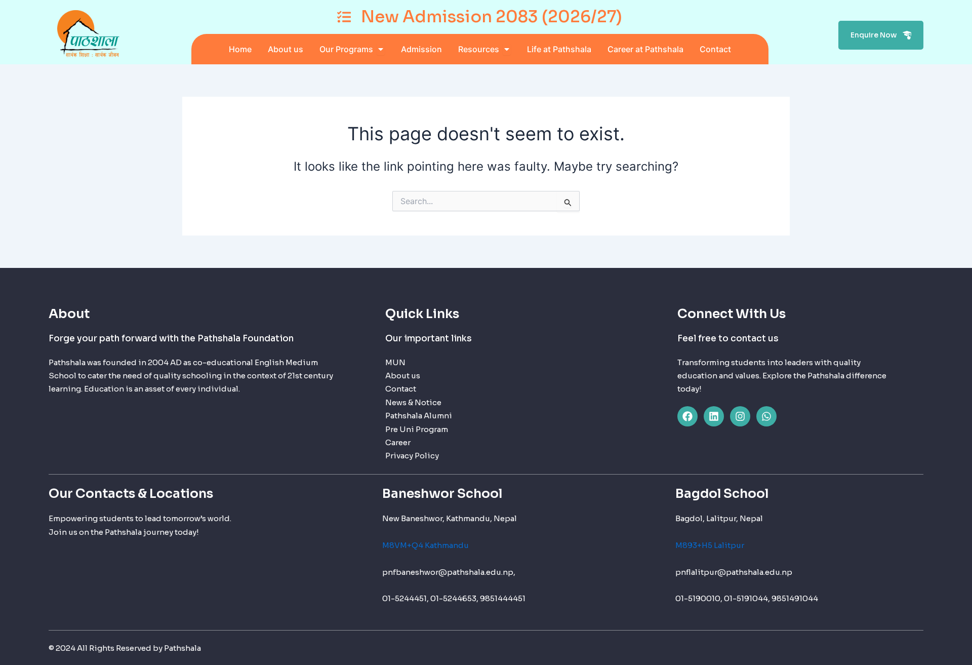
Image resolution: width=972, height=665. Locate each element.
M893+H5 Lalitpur (709, 545)
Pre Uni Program (416, 429)
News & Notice (413, 402)
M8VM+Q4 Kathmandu (425, 545)
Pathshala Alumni (418, 415)
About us (402, 375)
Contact (400, 389)
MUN (395, 362)
